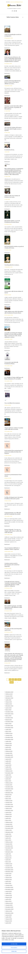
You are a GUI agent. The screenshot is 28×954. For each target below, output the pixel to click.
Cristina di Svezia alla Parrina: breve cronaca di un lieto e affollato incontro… (12, 82)
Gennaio (8, 696)
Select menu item (13, 17)
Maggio (8, 719)
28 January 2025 (8, 63)
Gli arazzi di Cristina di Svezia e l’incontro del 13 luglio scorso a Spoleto (13, 129)
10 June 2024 (7, 176)
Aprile (8, 747)
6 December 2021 (8, 431)
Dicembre (9, 711)
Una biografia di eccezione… (12, 265)
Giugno (8, 701)
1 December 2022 (8, 381)
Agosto (8, 707)
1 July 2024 (6, 151)
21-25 (11, 682)
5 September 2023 (8, 267)
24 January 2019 (8, 610)
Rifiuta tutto (14, 951)
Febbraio (9, 694)
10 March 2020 (7, 500)
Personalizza (14, 947)
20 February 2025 (8, 632)
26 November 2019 (8, 551)
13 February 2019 (8, 588)
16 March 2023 (7, 294)
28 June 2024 (7, 663)
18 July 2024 (7, 132)
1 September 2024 (8, 85)
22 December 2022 (8, 315)
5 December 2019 (8, 516)
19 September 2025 (8, 38)
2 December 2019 (8, 534)
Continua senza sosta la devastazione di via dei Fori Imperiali (11, 565)
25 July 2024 (7, 110)
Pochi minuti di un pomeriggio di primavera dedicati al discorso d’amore (13, 452)
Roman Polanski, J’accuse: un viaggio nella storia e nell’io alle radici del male (12, 531)
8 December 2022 (8, 339)
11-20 (19, 679)
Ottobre (8, 703)
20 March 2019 (7, 568)
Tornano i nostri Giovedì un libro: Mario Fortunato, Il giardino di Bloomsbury (13, 107)
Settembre (9, 692)
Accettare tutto (14, 943)
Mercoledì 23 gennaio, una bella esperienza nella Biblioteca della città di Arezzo (13, 607)
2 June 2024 (7, 199)
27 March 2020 (7, 455)
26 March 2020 (7, 478)
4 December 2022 (8, 365)
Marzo (8, 709)
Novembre (9, 713)
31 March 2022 (7, 405)
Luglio (8, 699)
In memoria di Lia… (9, 149)
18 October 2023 (8, 224)
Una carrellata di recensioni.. (12, 403)
